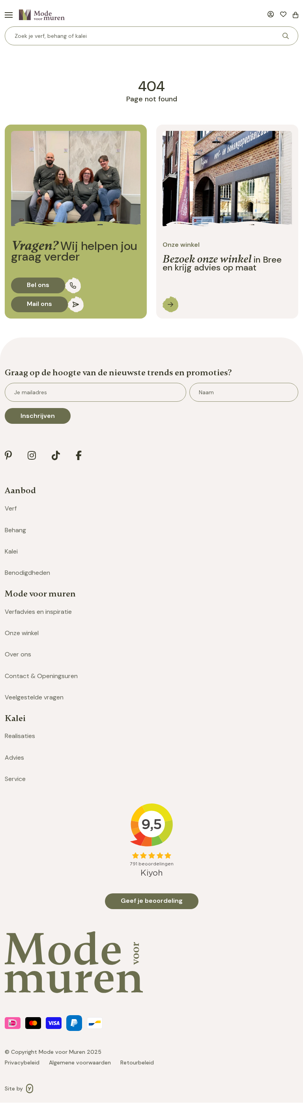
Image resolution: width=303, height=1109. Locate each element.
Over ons (18, 654)
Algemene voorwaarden (80, 1063)
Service (15, 779)
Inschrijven (38, 416)
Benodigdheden (27, 572)
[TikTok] (56, 455)
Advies (14, 757)
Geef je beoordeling (152, 901)
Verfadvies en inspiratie (38, 612)
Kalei (11, 551)
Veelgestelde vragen (34, 697)
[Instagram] (32, 455)
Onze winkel (22, 633)
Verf (11, 508)
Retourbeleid (137, 1063)
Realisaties (20, 736)
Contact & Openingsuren (41, 676)
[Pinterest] (8, 455)
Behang (15, 530)
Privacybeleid (22, 1063)
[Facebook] (79, 455)
